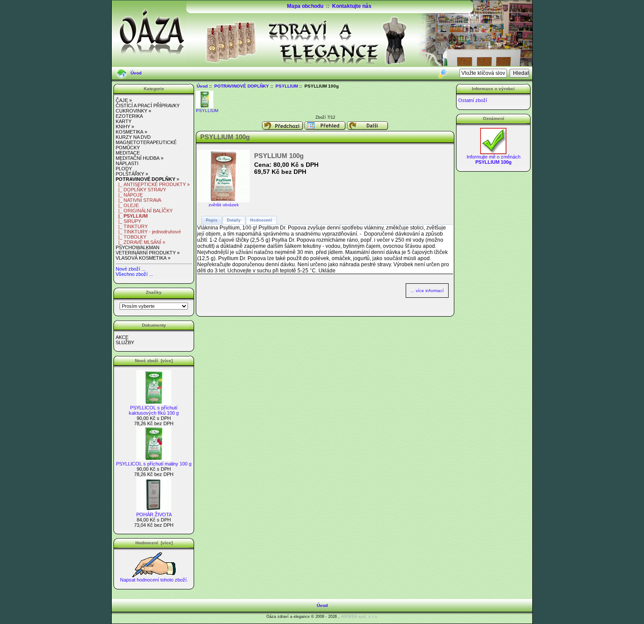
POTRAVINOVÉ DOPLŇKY (241, 86)
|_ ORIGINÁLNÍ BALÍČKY (144, 210)
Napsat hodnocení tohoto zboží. (154, 579)
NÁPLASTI (127, 163)
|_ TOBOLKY (131, 237)
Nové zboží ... (130, 268)
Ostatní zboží (472, 100)
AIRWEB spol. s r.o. (359, 616)
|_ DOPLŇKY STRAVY (141, 189)
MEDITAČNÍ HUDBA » (139, 158)
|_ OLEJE (127, 205)
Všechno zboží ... (134, 274)
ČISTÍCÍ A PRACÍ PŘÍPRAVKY (148, 105)
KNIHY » (125, 126)
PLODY (124, 168)
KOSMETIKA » (131, 131)
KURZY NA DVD (133, 137)
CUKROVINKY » (133, 110)
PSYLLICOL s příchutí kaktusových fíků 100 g (154, 410)
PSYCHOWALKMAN (137, 247)
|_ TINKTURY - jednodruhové (148, 231)
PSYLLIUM (287, 86)
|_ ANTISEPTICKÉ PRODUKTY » (153, 184)
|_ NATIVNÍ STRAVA (138, 200)
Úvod (136, 73)
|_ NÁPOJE (129, 194)
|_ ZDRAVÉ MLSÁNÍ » (140, 242)
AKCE (122, 337)
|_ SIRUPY (128, 221)
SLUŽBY (125, 342)
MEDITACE (128, 152)
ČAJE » (124, 100)
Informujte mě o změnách (493, 159)
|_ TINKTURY (132, 226)
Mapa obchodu (305, 6)
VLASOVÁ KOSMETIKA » (143, 258)
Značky (154, 292)
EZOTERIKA (129, 116)
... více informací (427, 290)
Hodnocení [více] (154, 542)
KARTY (123, 121)
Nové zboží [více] (154, 360)
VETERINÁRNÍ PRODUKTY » (148, 252)
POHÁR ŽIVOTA (154, 514)
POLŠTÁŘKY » (132, 173)
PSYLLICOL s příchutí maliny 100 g (153, 463)
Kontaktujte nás (352, 6)
